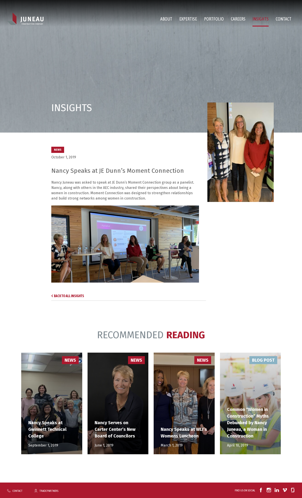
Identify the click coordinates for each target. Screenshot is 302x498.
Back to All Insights (69, 296)
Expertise (188, 18)
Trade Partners (48, 490)
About (166, 18)
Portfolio (214, 18)
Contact (283, 18)
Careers (238, 18)
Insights (260, 18)
